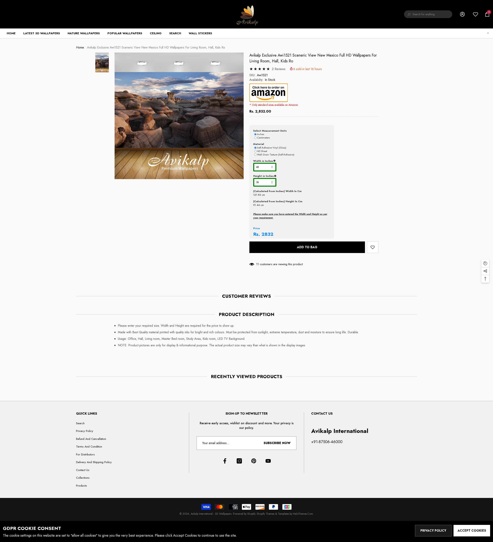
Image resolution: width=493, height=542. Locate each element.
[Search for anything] (428, 14)
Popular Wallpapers (124, 33)
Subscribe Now (277, 443)
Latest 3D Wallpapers (41, 33)
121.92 (257, 195)
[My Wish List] (475, 14)
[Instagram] (239, 461)
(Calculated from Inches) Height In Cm (277, 201)
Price (256, 228)
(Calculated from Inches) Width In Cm (277, 191)
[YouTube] (268, 461)
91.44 (256, 205)
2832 (267, 234)
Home (80, 47)
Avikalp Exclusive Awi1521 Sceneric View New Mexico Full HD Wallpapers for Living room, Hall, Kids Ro (313, 58)
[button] (487, 14)
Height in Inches (282, 176)
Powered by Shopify (244, 514)
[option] (179, 116)
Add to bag (307, 247)
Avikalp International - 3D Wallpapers (211, 514)
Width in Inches (282, 161)
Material (258, 144)
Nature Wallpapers (84, 33)
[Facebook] (225, 461)
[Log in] (462, 14)
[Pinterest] (254, 461)
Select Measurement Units (270, 131)
